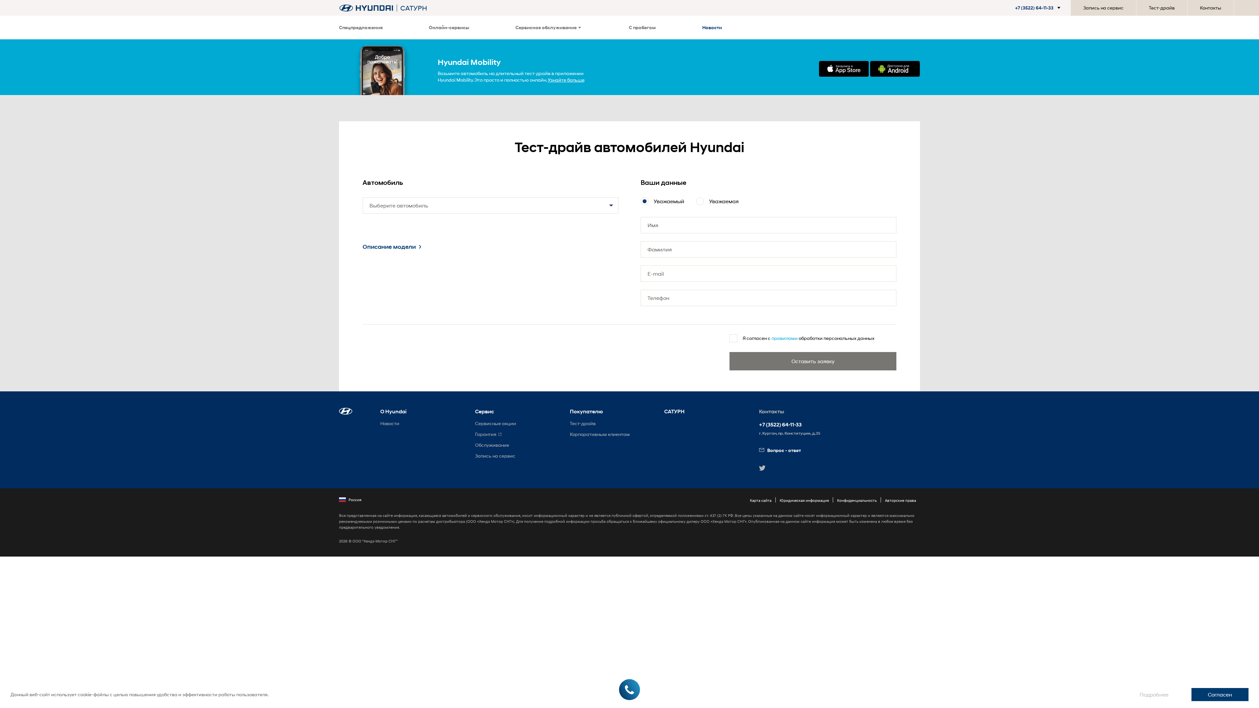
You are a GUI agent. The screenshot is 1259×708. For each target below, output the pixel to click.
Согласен (1220, 694)
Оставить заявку (812, 361)
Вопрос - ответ (784, 450)
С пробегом (642, 27)
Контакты (1210, 7)
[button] (1035, 8)
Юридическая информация (804, 500)
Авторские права (900, 500)
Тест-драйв (1162, 7)
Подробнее (1154, 694)
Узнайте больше (566, 80)
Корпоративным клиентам (600, 434)
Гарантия (485, 434)
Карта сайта (760, 500)
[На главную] (366, 8)
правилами (784, 338)
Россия (355, 499)
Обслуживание (492, 445)
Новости (712, 27)
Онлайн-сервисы (449, 27)
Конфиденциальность (857, 500)
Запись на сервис (1103, 7)
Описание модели (389, 246)
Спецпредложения (361, 27)
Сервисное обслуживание (546, 27)
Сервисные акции (495, 423)
